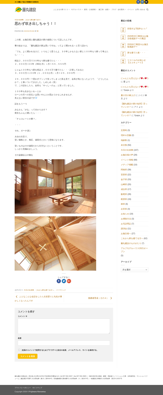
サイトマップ (37, 388)
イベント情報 (127, 160)
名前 (19, 338)
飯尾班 (124, 194)
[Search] (147, 9)
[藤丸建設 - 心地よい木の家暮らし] (27, 9)
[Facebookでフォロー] (138, 2)
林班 (123, 204)
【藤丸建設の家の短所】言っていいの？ (134, 105)
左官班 (124, 209)
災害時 (124, 130)
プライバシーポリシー (23, 388)
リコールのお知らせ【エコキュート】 (136, 61)
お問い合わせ (140, 9)
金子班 (124, 179)
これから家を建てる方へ (33, 19)
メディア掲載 (127, 165)
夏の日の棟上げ (128, 95)
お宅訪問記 (126, 224)
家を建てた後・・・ (136, 53)
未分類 (124, 145)
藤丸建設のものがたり (131, 243)
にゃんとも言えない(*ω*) (134, 78)
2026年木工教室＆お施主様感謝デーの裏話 (137, 37)
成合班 (124, 189)
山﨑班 (124, 184)
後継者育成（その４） (98, 298)
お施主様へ (126, 233)
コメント (22, 316)
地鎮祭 (124, 140)
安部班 (124, 175)
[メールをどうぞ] (146, 2)
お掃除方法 (126, 219)
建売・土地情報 (90, 9)
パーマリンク (61, 290)
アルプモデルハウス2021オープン (134, 250)
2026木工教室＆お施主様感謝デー (137, 45)
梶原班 (124, 199)
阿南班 (124, 170)
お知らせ (125, 214)
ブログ (113, 9)
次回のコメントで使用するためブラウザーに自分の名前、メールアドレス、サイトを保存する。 (60, 350)
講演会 (124, 228)
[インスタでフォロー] (142, 2)
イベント (130, 9)
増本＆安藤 (126, 135)
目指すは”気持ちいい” (137, 28)
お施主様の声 (127, 155)
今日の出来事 (19, 19)
